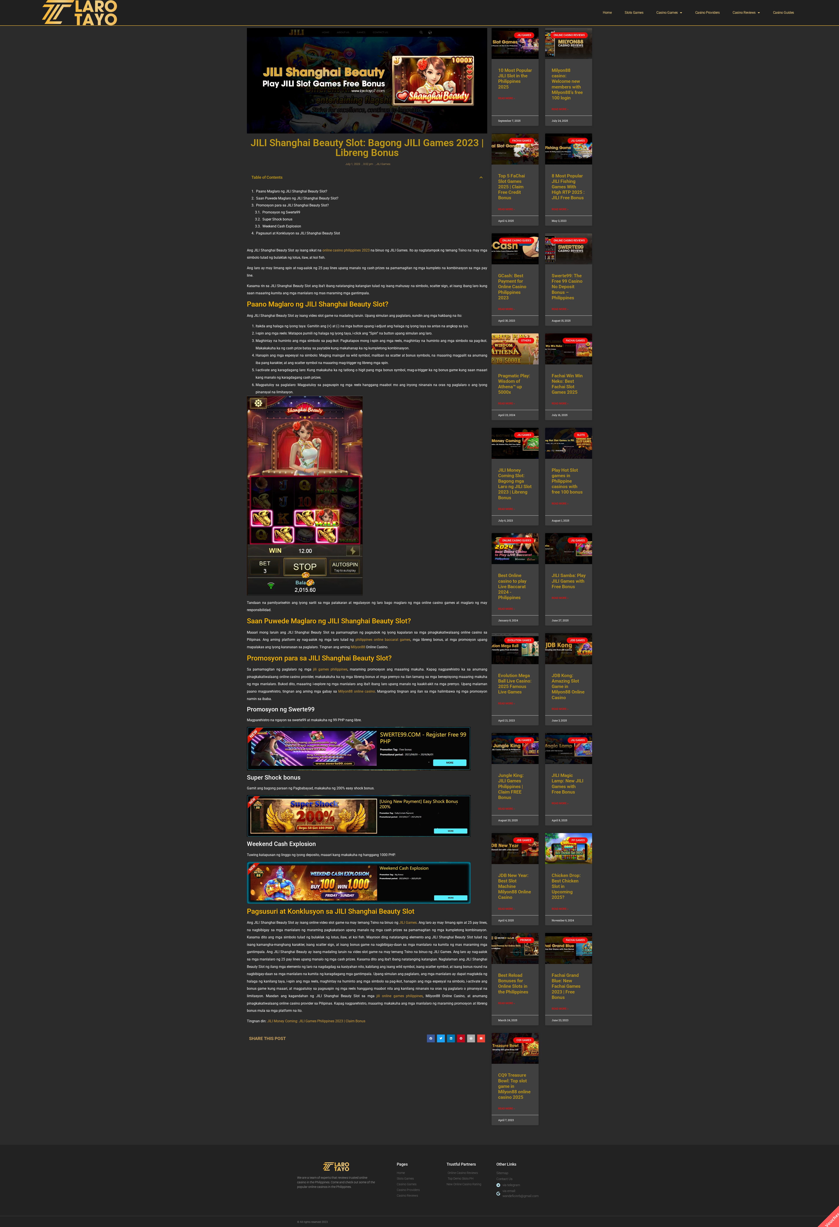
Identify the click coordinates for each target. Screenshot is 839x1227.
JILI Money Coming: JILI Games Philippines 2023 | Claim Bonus (316, 1021)
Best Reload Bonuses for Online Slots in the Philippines (513, 984)
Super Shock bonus (277, 219)
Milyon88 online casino (356, 691)
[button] (481, 177)
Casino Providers (707, 12)
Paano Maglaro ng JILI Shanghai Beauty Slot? (291, 191)
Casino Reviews (744, 12)
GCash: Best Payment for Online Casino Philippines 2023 (512, 286)
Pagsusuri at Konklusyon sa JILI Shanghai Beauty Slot (298, 233)
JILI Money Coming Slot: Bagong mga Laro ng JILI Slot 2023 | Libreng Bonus (515, 484)
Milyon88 (358, 647)
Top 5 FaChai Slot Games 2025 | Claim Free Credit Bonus (511, 187)
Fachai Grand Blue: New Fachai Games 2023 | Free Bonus (566, 986)
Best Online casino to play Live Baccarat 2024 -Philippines (512, 586)
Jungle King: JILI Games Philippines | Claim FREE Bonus (511, 786)
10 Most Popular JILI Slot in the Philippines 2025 (515, 79)
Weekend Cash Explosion (281, 226)
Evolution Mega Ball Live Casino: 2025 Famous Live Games (515, 684)
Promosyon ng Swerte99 (281, 212)
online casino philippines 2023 (346, 250)
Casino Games (667, 12)
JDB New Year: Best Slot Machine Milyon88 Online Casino (514, 886)
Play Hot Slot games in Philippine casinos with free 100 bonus (567, 481)
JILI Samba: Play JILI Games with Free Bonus (569, 581)
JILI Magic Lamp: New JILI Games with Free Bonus (567, 784)
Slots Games (634, 12)
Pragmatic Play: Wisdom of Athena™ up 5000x (514, 384)
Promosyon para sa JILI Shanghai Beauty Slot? (292, 205)
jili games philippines (330, 669)
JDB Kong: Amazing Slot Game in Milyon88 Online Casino (568, 686)
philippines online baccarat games (383, 640)
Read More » (506, 98)
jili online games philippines (399, 996)
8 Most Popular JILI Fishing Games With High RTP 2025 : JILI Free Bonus (568, 187)
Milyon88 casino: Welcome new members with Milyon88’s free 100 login (567, 84)
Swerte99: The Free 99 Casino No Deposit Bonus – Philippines (567, 286)
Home (607, 12)
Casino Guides (783, 12)
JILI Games (383, 164)
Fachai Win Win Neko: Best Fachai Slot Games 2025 (567, 384)
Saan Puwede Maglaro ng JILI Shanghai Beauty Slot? (297, 198)
